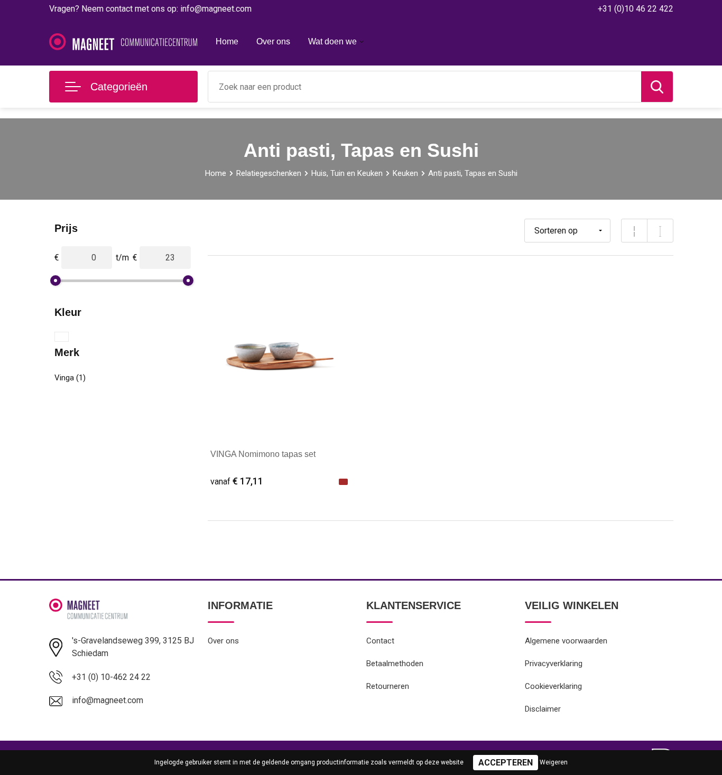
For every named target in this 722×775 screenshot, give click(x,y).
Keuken (405, 173)
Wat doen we (332, 41)
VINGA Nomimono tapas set (263, 454)
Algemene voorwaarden (566, 641)
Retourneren (387, 686)
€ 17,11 (236, 481)
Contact (380, 641)
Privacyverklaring (553, 663)
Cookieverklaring (553, 686)
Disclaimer (543, 709)
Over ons (273, 41)
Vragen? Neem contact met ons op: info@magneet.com (150, 9)
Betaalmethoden (394, 663)
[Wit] (61, 337)
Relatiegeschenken (268, 173)
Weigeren (554, 762)
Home (227, 41)
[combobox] (424, 86)
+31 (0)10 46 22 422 (635, 9)
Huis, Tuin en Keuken (347, 173)
